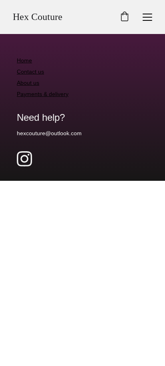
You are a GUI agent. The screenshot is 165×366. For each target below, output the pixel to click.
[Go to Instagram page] (24, 158)
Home (24, 60)
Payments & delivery (42, 94)
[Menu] (147, 17)
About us (28, 83)
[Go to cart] (124, 17)
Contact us (30, 71)
